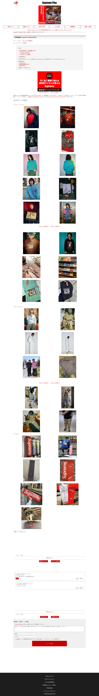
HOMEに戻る (44, 616)
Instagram (21, 65)
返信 (17, 578)
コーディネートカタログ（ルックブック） (56, 96)
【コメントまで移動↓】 (27, 40)
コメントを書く (55, 561)
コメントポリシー (20, 624)
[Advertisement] (49, 543)
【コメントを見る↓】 (44, 91)
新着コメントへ (43, 561)
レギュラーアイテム (24, 53)
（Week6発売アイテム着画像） (26, 50)
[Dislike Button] (80, 578)
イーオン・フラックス (25, 51)
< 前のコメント (49, 557)
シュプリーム (22, 62)
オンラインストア (40, 59)
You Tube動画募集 (49, 682)
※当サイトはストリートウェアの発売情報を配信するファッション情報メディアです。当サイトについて (49, 29)
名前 (16, 633)
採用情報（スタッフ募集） (49, 685)
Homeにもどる (49, 676)
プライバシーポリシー (49, 691)
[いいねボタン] (77, 578)
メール (16, 636)
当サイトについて (49, 679)
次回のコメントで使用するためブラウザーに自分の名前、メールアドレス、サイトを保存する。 (38, 639)
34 (19, 40)
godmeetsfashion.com (24, 64)
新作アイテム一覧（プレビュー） (36, 96)
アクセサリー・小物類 (25, 54)
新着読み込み (55, 616)
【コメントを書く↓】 (55, 91)
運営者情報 (49, 688)
